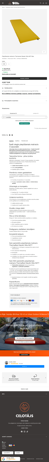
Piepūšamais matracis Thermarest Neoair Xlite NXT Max (15, 7)
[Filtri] (3, 117)
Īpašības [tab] (17, 140)
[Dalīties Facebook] (9, 135)
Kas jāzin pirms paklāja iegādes (24, 338)
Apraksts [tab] (11, 140)
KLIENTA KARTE (24, 354)
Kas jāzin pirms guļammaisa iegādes (24, 341)
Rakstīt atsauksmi (24, 123)
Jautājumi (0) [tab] (35, 113)
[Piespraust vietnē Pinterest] (12, 135)
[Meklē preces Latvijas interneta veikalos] (5, 445)
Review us (24, 366)
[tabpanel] (24, 216)
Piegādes (7, 84)
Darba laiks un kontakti (9, 74)
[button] (46, 3)
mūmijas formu (18, 163)
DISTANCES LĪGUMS (39, 458)
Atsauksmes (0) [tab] (13, 113)
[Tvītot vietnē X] (7, 135)
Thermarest (4, 58)
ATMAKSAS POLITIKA (30, 458)
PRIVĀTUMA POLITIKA (21, 458)
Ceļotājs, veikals (12, 362)
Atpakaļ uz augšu (24, 388)
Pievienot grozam (24, 78)
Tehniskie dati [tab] (24, 140)
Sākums (3, 7)
